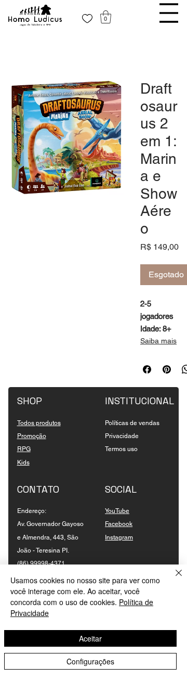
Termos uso (121, 449)
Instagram (119, 537)
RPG (24, 449)
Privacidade (122, 436)
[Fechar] (172, 579)
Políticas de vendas (132, 423)
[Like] (87, 19)
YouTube (117, 511)
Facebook (118, 524)
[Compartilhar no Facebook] (147, 369)
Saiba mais (158, 341)
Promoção (31, 436)
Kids (23, 462)
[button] (105, 16)
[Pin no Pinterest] (167, 369)
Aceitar (90, 638)
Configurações (90, 661)
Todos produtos (39, 423)
